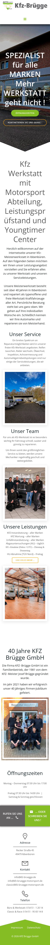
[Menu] (25, 19)
